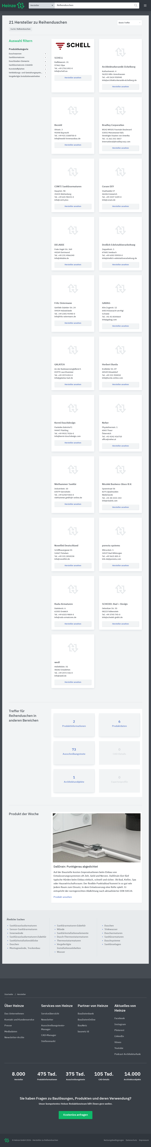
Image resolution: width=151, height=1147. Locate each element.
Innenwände (16, 933)
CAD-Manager (48, 1035)
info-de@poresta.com (111, 559)
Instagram (120, 1024)
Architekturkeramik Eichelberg (118, 67)
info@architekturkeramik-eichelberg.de (119, 80)
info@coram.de (108, 200)
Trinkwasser (111, 929)
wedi (57, 662)
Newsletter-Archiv (14, 1037)
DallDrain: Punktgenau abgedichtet (76, 866)
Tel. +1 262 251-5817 (112, 139)
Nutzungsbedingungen (114, 1140)
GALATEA (59, 364)
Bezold (58, 125)
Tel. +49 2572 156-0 (63, 673)
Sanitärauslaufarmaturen (23, 926)
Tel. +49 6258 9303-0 (64, 495)
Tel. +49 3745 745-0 (111, 615)
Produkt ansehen (63, 897)
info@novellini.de (62, 559)
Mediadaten (10, 1032)
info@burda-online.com (112, 378)
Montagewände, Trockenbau (25, 948)
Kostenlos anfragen (75, 1115)
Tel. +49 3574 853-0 (63, 375)
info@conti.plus (61, 200)
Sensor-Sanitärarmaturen (23, 929)
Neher (105, 423)
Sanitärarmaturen (114, 937)
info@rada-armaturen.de (65, 617)
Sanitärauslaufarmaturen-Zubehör (28, 937)
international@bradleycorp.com (116, 142)
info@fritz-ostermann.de (65, 317)
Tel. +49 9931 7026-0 (64, 434)
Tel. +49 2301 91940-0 (64, 314)
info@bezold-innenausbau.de (67, 139)
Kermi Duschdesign (64, 423)
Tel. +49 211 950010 (111, 375)
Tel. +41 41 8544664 (111, 317)
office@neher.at (109, 439)
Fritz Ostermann (63, 303)
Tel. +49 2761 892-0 (63, 68)
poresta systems (111, 546)
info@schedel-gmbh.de (112, 617)
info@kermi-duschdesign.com (67, 436)
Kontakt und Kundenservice (19, 1020)
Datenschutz (131, 1140)
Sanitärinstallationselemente (72, 933)
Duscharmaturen (113, 933)
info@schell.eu (61, 71)
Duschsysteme (112, 941)
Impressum (144, 1140)
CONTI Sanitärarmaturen (67, 186)
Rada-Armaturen (63, 604)
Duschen (14, 944)
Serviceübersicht (50, 1014)
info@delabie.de (61, 258)
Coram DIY (108, 186)
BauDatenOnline (86, 1020)
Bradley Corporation (113, 125)
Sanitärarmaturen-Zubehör (71, 926)
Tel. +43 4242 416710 (112, 437)
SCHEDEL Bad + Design (115, 604)
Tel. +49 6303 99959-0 (112, 255)
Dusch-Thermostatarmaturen (72, 937)
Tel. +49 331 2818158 (64, 556)
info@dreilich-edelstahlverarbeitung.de (119, 258)
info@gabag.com (109, 320)
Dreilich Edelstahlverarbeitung (118, 245)
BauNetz (82, 1026)
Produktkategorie (18, 49)
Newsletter (47, 1020)
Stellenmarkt (48, 1041)
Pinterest (119, 1030)
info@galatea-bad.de (63, 378)
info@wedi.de (60, 676)
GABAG (106, 303)
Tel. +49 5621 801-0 (111, 556)
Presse (8, 1026)
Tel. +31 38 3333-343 (112, 498)
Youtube (118, 1048)
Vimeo (117, 1042)
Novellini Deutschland (66, 546)
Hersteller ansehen (73, 78)
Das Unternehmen (14, 1014)
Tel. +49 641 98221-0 (64, 197)
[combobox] (97, 5)
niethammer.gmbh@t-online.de (68, 498)
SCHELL (58, 58)
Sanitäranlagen (112, 944)
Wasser (61, 952)
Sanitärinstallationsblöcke (24, 941)
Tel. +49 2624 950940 (112, 77)
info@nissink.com (109, 501)
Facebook (119, 1018)
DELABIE (59, 245)
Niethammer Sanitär (65, 484)
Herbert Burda (110, 364)
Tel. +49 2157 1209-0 (112, 197)
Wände (60, 929)
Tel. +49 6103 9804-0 (64, 615)
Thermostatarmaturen (69, 941)
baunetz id (83, 1032)
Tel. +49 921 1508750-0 (65, 136)
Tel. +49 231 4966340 (64, 255)
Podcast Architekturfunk (127, 1054)
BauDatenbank (86, 1014)
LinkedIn (119, 1036)
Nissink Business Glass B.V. (117, 484)
